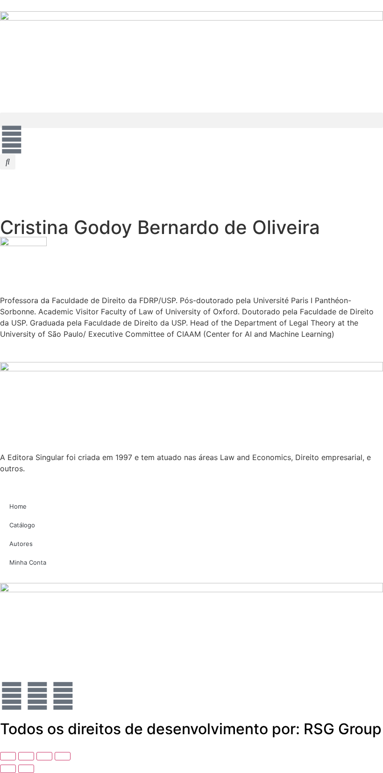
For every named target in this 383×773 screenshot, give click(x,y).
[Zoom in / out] (8, 756)
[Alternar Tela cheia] (26, 756)
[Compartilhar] (44, 756)
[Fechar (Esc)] (63, 756)
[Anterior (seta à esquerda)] (8, 769)
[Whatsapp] (37, 696)
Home (18, 506)
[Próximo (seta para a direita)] (26, 769)
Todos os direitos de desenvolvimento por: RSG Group (191, 729)
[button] (191, 120)
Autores (21, 543)
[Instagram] (63, 696)
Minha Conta (27, 562)
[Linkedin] (11, 696)
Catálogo (22, 525)
